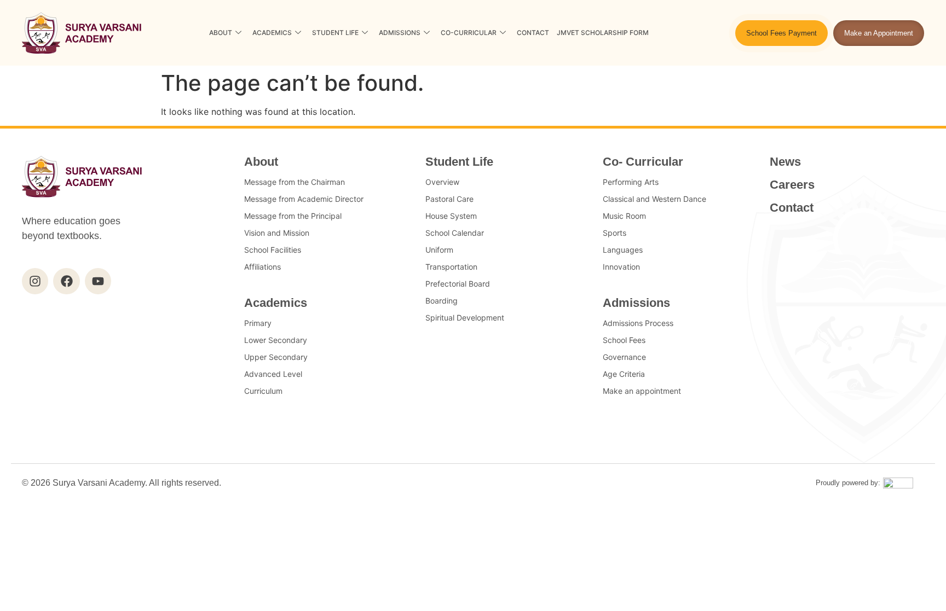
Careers (792, 184)
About (220, 32)
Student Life (335, 32)
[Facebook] (66, 281)
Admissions (399, 32)
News (785, 161)
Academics (272, 32)
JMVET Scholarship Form (603, 32)
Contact (533, 32)
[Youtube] (98, 281)
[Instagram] (35, 281)
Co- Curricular (643, 161)
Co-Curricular (469, 32)
